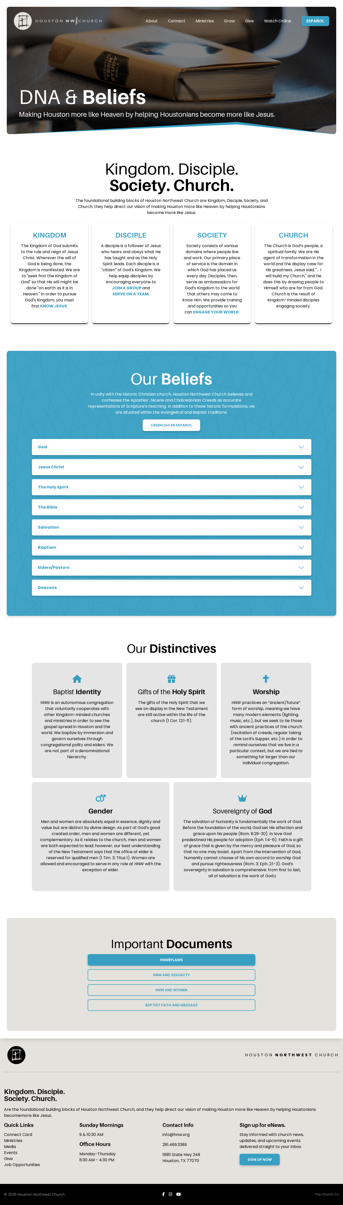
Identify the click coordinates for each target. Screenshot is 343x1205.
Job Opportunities (22, 1165)
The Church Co (327, 1194)
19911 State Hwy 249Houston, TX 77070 (181, 1158)
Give (8, 1159)
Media (10, 1146)
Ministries (13, 1140)
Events (10, 1153)
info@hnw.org (176, 1134)
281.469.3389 (174, 1144)
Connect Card (18, 1134)
